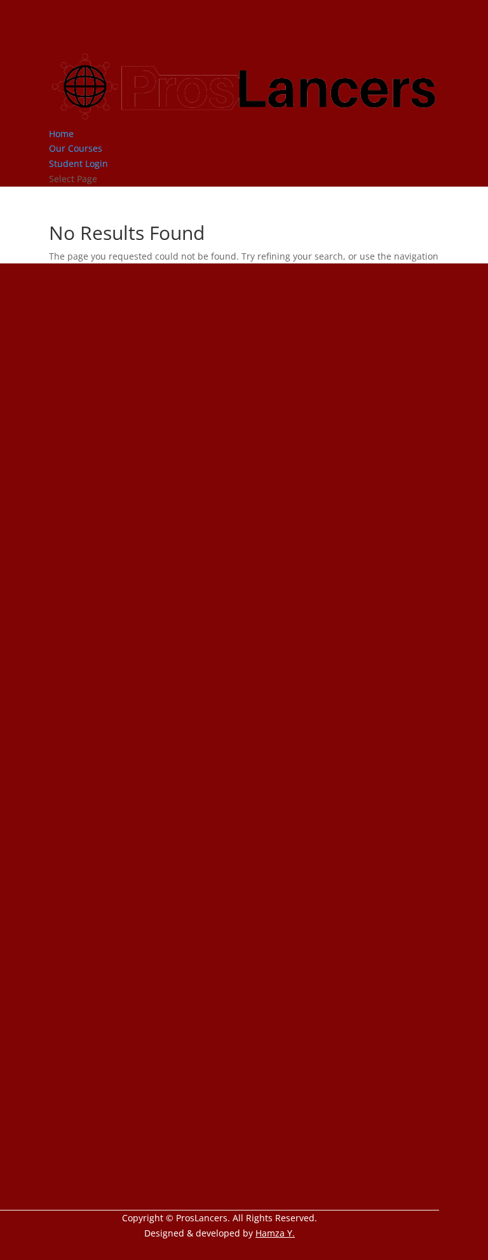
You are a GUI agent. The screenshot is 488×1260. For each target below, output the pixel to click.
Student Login (78, 163)
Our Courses (75, 148)
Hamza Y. (275, 1233)
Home (61, 134)
